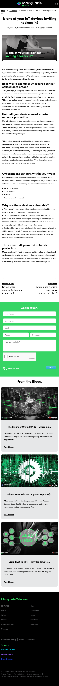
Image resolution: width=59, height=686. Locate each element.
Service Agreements (34, 674)
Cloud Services (8, 649)
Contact (34, 620)
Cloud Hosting (7, 624)
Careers (4, 629)
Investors (31, 639)
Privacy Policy (6, 674)
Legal (33, 615)
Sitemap (34, 624)
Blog (3, 10)
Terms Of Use (19, 674)
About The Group (8, 639)
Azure (3, 610)
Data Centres (7, 659)
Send (51, 367)
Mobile (4, 620)
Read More (9, 447)
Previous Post (8, 283)
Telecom (13, 10)
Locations (35, 610)
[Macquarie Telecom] (29, 3)
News (21, 639)
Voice (3, 615)
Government (7, 654)
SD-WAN (5, 606)
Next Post (52, 283)
